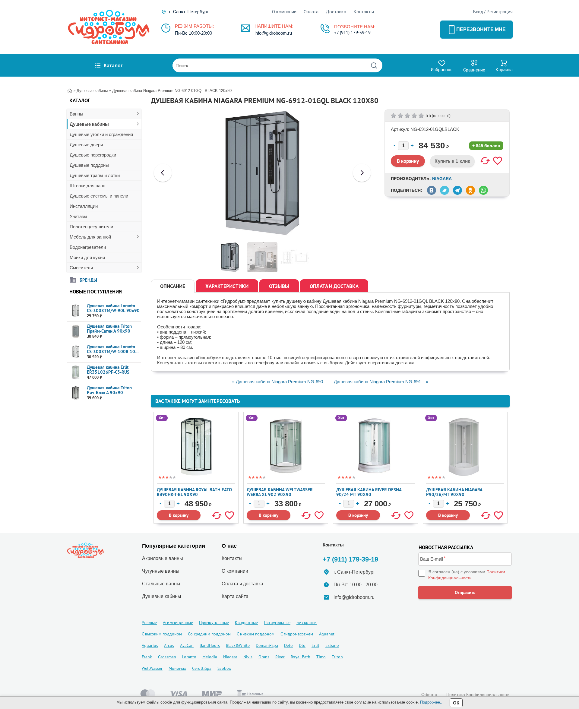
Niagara (442, 178)
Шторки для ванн (87, 185)
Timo (321, 657)
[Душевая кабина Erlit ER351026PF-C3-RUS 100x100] (75, 372)
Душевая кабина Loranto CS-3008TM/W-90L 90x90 (113, 308)
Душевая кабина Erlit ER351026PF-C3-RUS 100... (108, 372)
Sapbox (224, 668)
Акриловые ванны (162, 558)
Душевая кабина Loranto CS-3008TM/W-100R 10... (113, 349)
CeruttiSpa (201, 668)
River (280, 657)
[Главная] (69, 90)
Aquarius (150, 645)
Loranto (189, 657)
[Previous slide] (163, 173)
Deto (288, 645)
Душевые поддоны (89, 165)
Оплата (311, 11)
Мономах (177, 668)
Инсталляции (84, 206)
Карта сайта (235, 596)
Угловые (149, 622)
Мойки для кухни (87, 257)
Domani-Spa (267, 645)
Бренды (88, 280)
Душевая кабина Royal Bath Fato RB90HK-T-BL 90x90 (194, 492)
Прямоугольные (214, 622)
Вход (478, 11)
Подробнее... (432, 702)
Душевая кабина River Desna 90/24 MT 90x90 (368, 492)
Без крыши (306, 622)
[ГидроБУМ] (108, 27)
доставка (253, 583)
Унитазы (78, 216)
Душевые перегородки (93, 154)
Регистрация (500, 11)
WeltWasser (152, 668)
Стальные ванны (161, 583)
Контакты (363, 11)
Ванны (76, 113)
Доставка (336, 11)
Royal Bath (300, 657)
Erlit (315, 645)
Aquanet (326, 634)
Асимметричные (178, 622)
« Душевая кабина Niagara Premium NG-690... (279, 381)
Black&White (238, 645)
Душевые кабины (89, 124)
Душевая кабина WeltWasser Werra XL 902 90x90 (280, 492)
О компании (284, 11)
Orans (263, 657)
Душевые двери (86, 144)
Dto (302, 645)
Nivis (247, 657)
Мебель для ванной (90, 236)
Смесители (81, 267)
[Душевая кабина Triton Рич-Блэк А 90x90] (75, 393)
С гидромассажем (296, 634)
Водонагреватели (88, 247)
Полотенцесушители (91, 226)
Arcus (169, 645)
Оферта (429, 694)
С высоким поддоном (162, 634)
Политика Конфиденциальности (478, 694)
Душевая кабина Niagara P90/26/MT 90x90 (454, 492)
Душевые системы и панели (99, 195)
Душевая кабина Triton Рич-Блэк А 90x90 (109, 390)
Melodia (209, 657)
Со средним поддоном (209, 634)
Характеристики (226, 286)
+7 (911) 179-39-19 (352, 32)
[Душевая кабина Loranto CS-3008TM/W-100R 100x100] (75, 352)
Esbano (332, 645)
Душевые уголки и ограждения (101, 134)
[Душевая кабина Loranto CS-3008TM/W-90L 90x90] (75, 311)
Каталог (113, 65)
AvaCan (187, 645)
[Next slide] (362, 173)
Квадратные (246, 622)
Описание (172, 286)
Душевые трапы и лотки (95, 175)
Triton (337, 657)
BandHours (210, 645)
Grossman (167, 657)
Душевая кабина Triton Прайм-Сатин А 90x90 (109, 328)
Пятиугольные (277, 622)
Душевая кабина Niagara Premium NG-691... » (381, 381)
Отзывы (279, 286)
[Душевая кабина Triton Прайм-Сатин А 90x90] (75, 331)
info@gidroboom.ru (273, 33)
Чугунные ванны (160, 571)
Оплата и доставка (334, 286)
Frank (147, 657)
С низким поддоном (255, 634)
